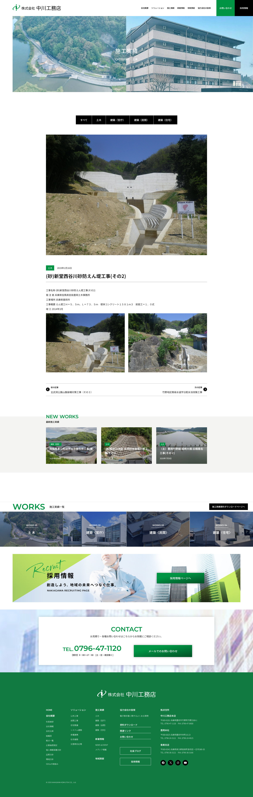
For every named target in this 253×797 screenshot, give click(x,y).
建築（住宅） (165, 120)
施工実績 (170, 8)
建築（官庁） (117, 120)
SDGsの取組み (52, 764)
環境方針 (50, 759)
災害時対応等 (76, 744)
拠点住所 (164, 709)
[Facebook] (163, 762)
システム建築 (76, 730)
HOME (49, 709)
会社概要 (144, 8)
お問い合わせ (126, 736)
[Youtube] (185, 762)
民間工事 (74, 720)
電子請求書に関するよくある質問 (134, 715)
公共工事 (74, 715)
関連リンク (125, 730)
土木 (135, 59)
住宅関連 (74, 725)
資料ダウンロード (128, 724)
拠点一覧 (50, 740)
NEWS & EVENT (101, 745)
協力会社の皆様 (204, 8)
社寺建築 (74, 739)
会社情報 (50, 726)
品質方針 (50, 754)
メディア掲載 (101, 749)
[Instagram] (178, 762)
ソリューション (157, 8)
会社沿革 (50, 731)
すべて (83, 120)
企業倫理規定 (51, 745)
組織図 (49, 735)
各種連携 (74, 734)
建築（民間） (141, 120)
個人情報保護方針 (53, 749)
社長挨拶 (50, 721)
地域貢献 (191, 8)
